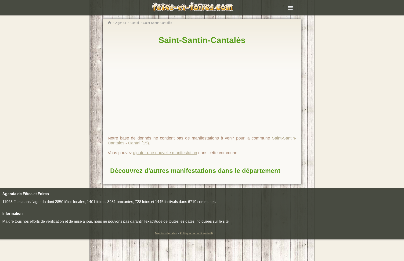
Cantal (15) (138, 143)
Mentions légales (166, 233)
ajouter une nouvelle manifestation (165, 152)
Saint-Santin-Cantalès (202, 40)
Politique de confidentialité (196, 233)
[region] (202, 88)
